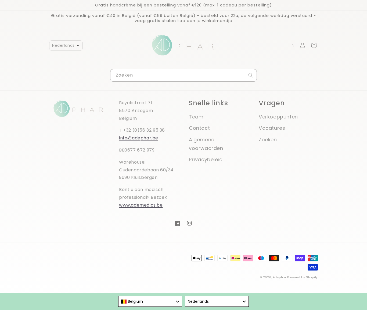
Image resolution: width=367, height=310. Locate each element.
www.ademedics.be (141, 205)
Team (196, 116)
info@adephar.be (138, 138)
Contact (199, 128)
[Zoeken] (251, 75)
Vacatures (272, 128)
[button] (66, 45)
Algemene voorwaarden (206, 144)
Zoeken (268, 139)
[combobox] (183, 75)
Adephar (279, 277)
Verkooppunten (278, 116)
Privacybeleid (206, 159)
